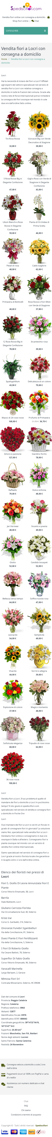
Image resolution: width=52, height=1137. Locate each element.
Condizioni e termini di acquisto (26, 1114)
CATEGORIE (26, 30)
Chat (36, 21)
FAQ (26, 1105)
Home (4, 59)
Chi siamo (26, 1110)
